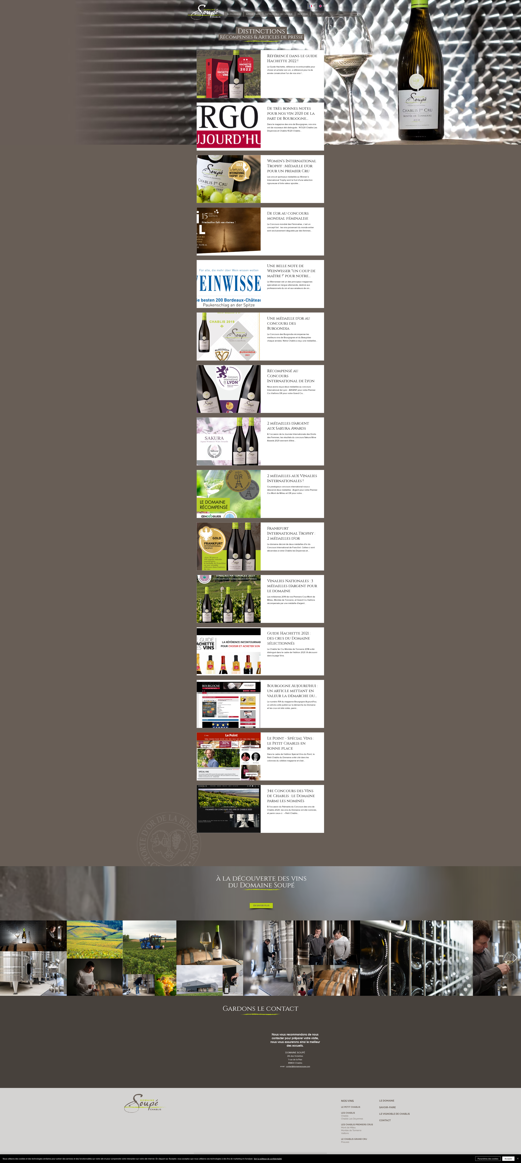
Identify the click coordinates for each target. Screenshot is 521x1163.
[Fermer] (517, 1158)
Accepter (508, 1158)
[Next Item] (515, 958)
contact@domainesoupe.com (298, 1066)
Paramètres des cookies (488, 1158)
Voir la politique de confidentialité (268, 1158)
